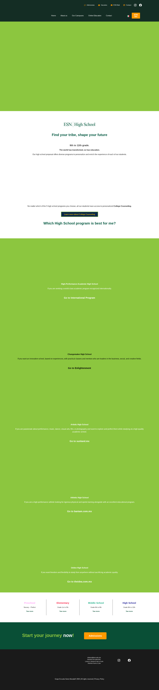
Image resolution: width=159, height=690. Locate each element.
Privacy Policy (99, 679)
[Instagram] (135, 5)
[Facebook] (140, 5)
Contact (109, 16)
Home (53, 16)
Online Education (94, 16)
